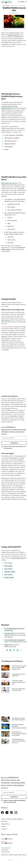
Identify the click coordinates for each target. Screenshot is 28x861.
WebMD (6, 644)
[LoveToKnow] (14, 838)
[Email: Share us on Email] (17, 650)
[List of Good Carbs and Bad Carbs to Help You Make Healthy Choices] (5, 667)
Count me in (14, 443)
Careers (3, 826)
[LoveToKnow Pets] (14, 842)
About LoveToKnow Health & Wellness (12, 819)
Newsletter (4, 821)
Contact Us (4, 829)
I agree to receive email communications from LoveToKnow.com (15, 447)
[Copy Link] (21, 650)
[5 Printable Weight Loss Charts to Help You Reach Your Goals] (5, 741)
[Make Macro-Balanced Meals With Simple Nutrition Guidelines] (5, 726)
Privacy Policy (4, 850)
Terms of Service (5, 852)
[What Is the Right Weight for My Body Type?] (5, 690)
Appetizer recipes (9, 571)
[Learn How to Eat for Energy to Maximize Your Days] (5, 682)
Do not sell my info (5, 848)
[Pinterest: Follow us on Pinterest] (11, 812)
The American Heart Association (14, 640)
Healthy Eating (22, 5)
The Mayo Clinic (9, 633)
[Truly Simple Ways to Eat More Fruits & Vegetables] (5, 719)
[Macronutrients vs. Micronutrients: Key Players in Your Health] (5, 734)
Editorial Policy (5, 824)
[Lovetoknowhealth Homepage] (6, 1)
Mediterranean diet (13, 35)
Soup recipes (8, 568)
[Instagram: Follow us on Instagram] (16, 812)
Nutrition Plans (14, 5)
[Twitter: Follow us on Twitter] (7, 812)
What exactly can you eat (9, 183)
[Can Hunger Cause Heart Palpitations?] (5, 675)
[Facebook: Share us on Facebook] (7, 650)
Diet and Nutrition (6, 5)
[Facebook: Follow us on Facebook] (2, 812)
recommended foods (17, 558)
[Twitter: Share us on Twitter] (10, 650)
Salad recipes (8, 566)
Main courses (8, 574)
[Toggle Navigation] (26, 1)
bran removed (5, 320)
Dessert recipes (9, 577)
